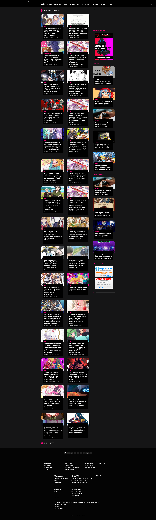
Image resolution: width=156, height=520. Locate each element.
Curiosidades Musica (90, 461)
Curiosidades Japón (104, 459)
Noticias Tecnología (76, 491)
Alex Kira (46, 37)
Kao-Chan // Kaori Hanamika (62, 500)
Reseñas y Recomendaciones (61, 478)
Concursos (56, 480)
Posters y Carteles (76, 489)
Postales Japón (103, 461)
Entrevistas (57, 485)
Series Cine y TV (75, 476)
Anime (45, 26)
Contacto (57, 498)
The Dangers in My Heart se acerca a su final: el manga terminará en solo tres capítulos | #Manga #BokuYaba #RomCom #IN (53, 59)
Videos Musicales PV (90, 465)
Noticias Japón (103, 458)
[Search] (153, 4)
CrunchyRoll (47, 463)
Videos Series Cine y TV (76, 487)
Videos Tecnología (75, 495)
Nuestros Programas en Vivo (62, 510)
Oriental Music (89, 463)
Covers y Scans (48, 471)
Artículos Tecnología (76, 493)
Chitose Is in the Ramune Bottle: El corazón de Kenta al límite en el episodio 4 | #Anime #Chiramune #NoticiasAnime (77, 402)
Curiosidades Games (70, 465)
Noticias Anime (58, 4)
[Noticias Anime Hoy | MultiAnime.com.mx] (46, 4)
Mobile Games (68, 459)
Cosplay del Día (57, 487)
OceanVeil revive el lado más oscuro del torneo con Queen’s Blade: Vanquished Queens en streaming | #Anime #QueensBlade (52, 291)
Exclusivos (85, 4)
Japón (78, 4)
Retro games (68, 472)
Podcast (103, 4)
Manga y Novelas (48, 461)
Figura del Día (57, 482)
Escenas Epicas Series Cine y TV (79, 482)
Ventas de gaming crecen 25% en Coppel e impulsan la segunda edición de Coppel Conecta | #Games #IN (19, 1)
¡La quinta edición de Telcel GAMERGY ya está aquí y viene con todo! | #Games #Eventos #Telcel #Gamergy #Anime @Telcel (103, 256)
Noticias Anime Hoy (49, 458)
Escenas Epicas (57, 489)
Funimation (47, 469)
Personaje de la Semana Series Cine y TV (81, 485)
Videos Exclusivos (58, 476)
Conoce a (87, 459)
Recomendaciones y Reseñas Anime (52, 459)
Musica (72, 4)
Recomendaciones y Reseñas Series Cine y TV (82, 478)
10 (50, 443)
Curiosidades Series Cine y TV (78, 480)
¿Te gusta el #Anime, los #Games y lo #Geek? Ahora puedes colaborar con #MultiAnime (77, 502)
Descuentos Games (69, 463)
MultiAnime (109, 4)
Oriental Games (68, 461)
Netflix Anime (47, 465)
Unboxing (56, 491)
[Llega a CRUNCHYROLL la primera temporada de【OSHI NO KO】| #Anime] (78, 279)
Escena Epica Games (70, 469)
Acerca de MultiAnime (60, 504)
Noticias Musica (89, 458)
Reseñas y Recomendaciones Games (73, 471)
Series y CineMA (94, 4)
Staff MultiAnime (59, 511)
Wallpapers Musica (90, 467)
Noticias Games (68, 458)
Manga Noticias (47, 53)
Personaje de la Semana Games (72, 467)
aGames (97, 120)
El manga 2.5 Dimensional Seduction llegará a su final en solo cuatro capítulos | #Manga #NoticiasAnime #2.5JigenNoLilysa (52, 403)
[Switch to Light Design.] (151, 4)
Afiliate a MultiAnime (60, 508)
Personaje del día (58, 484)
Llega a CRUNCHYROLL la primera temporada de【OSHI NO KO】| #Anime (78, 289)
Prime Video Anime (48, 467)
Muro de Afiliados (59, 506)
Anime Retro (47, 472)
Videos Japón (102, 463)
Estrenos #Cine (75, 484)
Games (66, 4)
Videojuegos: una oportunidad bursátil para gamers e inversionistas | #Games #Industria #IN (103, 124)
